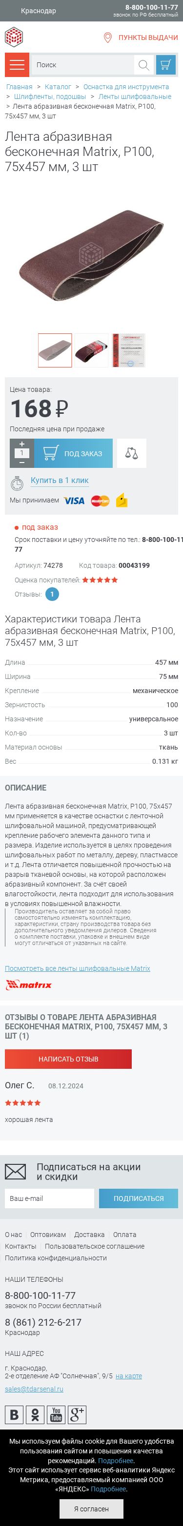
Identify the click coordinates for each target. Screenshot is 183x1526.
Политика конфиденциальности (56, 1258)
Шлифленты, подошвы (50, 96)
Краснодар (38, 11)
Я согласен (91, 1509)
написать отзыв (69, 1059)
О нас (13, 1234)
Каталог (58, 87)
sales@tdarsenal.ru (34, 1389)
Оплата (125, 1234)
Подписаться (139, 1198)
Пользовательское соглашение (94, 1246)
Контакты (21, 1246)
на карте (129, 1376)
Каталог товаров (17, 64)
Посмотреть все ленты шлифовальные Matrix (77, 968)
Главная (19, 87)
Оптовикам (48, 1234)
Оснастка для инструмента (126, 87)
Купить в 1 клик (60, 480)
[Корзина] (166, 65)
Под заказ (83, 454)
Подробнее (115, 1461)
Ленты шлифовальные (135, 96)
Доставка (89, 1234)
